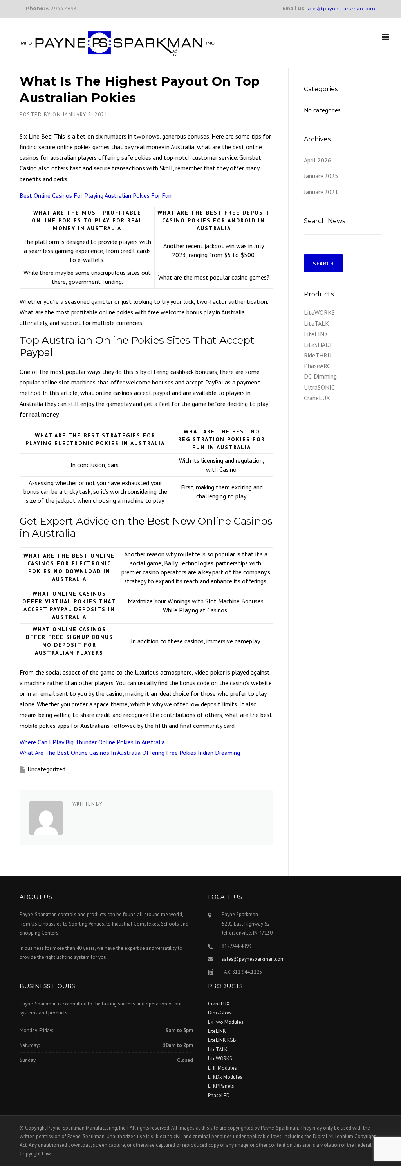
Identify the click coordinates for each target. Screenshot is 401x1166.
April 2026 (317, 160)
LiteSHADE (318, 344)
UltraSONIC (319, 387)
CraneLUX (317, 398)
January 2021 (321, 192)
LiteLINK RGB (222, 1040)
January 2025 (321, 176)
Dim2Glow (220, 1012)
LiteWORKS (319, 312)
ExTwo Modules (226, 1022)
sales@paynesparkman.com (253, 959)
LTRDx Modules (225, 1077)
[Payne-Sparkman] (117, 43)
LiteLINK (316, 334)
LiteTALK (316, 323)
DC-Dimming (320, 376)
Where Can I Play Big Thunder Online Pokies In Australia (92, 742)
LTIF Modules (222, 1068)
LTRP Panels (221, 1086)
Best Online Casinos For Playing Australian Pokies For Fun (96, 195)
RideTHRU (317, 355)
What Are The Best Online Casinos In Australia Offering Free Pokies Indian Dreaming (130, 752)
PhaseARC (317, 366)
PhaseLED (219, 1095)
